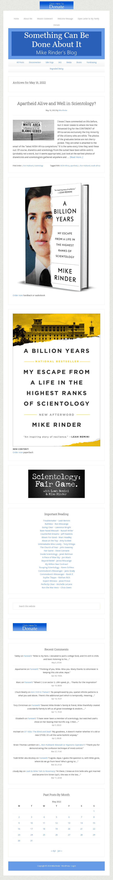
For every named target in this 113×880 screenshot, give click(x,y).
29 (94, 835)
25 (44, 835)
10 (31, 823)
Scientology (38, 166)
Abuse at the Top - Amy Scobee (56, 540)
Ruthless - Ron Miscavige (56, 524)
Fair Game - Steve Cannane (56, 550)
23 (19, 835)
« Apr (53, 851)
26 (56, 835)
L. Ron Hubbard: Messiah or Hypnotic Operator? (62, 745)
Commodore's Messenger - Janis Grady (56, 571)
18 (44, 829)
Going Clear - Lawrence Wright (56, 527)
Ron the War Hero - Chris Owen (56, 587)
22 (94, 829)
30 (19, 840)
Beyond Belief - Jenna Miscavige (56, 561)
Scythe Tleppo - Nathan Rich (56, 577)
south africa (95, 166)
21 (81, 829)
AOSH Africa (64, 166)
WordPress (65, 866)
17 (31, 829)
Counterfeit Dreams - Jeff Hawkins (57, 534)
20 (69, 829)
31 (31, 840)
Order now (18, 295)
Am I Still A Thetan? (40, 692)
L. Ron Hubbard (84, 166)
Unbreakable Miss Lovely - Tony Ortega (56, 544)
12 (56, 823)
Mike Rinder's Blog (56, 43)
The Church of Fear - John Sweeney (56, 547)
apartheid (74, 166)
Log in (73, 866)
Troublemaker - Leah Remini (56, 520)
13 (69, 823)
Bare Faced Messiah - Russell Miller (56, 530)
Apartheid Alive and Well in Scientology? (56, 103)
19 (56, 829)
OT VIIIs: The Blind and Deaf (37, 731)
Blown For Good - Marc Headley (57, 537)
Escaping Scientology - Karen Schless (56, 567)
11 (44, 823)
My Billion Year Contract (56, 564)
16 (19, 829)
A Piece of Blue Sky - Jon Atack (56, 557)
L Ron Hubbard (27, 166)
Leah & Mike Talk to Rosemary (40, 771)
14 (81, 823)
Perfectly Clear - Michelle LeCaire (56, 584)
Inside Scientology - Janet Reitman (56, 554)
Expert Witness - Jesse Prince (56, 581)
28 (81, 835)
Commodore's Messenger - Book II (56, 574)
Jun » (60, 851)
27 (69, 835)
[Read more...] (76, 157)
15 (94, 823)
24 (31, 835)
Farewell (28, 656)
